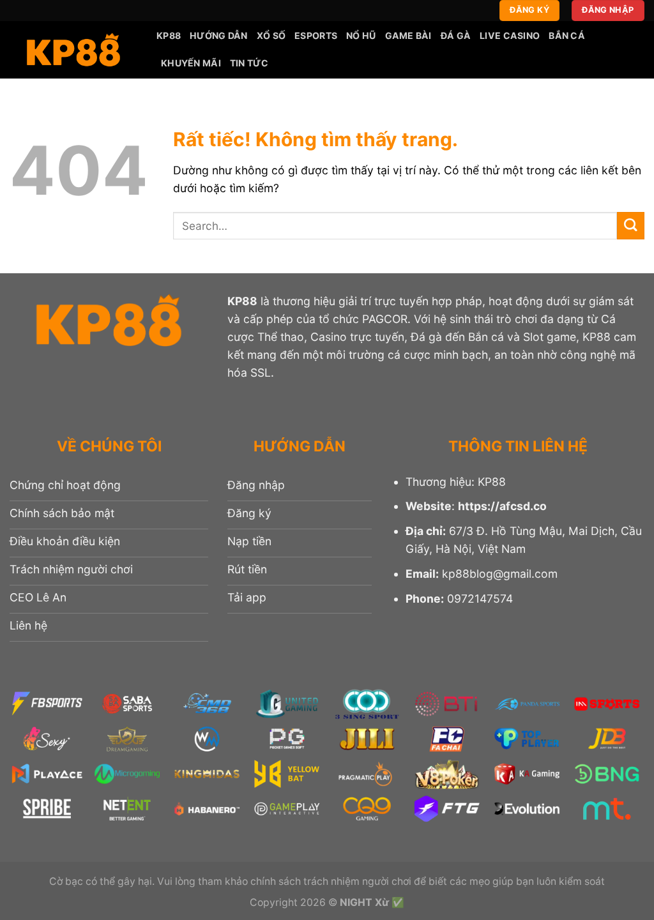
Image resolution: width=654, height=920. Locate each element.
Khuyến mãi (191, 62)
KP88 (168, 35)
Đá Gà (456, 35)
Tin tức (249, 62)
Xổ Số (271, 35)
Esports (315, 35)
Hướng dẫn (219, 35)
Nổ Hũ (361, 35)
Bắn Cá (567, 35)
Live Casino (510, 35)
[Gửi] (630, 225)
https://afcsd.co (502, 506)
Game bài (408, 35)
